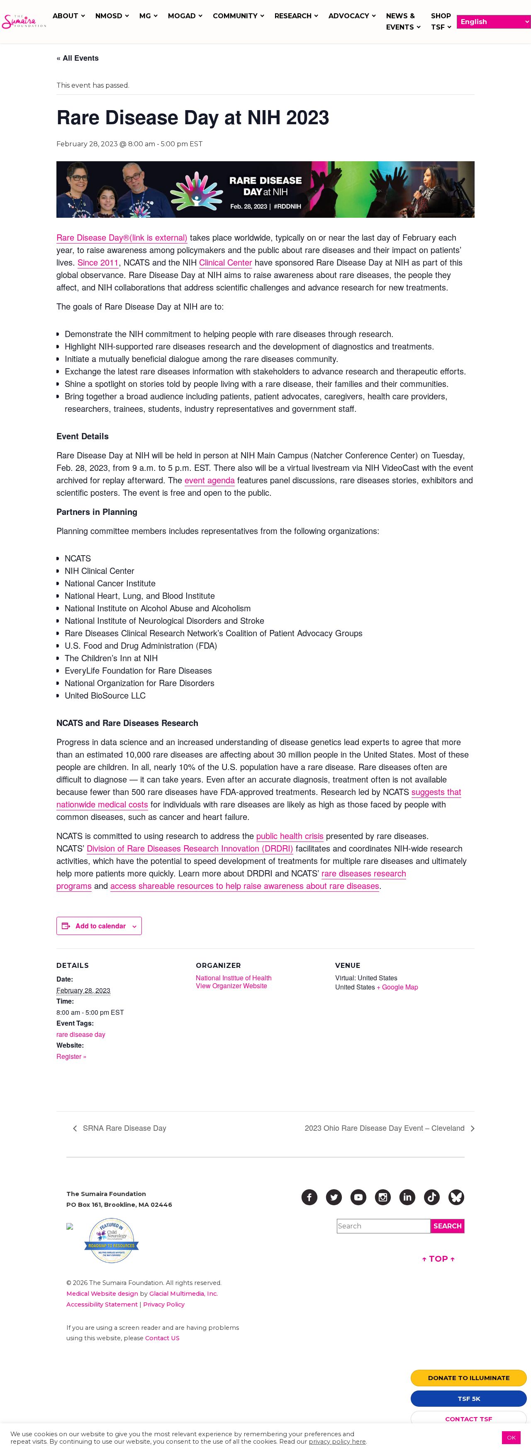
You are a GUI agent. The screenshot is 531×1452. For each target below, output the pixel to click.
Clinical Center (225, 262)
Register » (71, 1056)
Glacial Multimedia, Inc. (183, 1293)
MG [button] (145, 16)
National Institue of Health (234, 977)
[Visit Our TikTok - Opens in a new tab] (432, 1197)
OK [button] (511, 1437)
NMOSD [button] (108, 16)
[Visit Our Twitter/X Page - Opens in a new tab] (334, 1197)
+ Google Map (397, 987)
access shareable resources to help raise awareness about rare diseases (244, 885)
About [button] (65, 16)
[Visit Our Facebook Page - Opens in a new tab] (309, 1197)
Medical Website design (102, 1293)
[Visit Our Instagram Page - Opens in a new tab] (383, 1197)
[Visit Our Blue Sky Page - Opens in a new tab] (456, 1197)
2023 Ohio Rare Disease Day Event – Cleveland (386, 1127)
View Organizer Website (231, 985)
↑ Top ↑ (438, 1259)
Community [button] (235, 16)
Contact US (162, 1338)
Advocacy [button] (349, 16)
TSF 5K (469, 1399)
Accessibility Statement (102, 1304)
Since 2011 (98, 262)
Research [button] (293, 16)
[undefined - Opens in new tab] (69, 1226)
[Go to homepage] (24, 22)
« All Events (77, 57)
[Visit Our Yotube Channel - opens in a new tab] (358, 1197)
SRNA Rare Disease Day (123, 1127)
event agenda (210, 480)
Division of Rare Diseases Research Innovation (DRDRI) (190, 848)
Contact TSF (468, 1419)
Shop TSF (441, 21)
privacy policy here (337, 1441)
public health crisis (290, 835)
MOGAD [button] (182, 16)
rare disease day (80, 1034)
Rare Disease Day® (122, 237)
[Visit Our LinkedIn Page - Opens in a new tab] (407, 1197)
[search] (448, 1226)
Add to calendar (101, 925)
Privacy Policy (164, 1304)
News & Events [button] (400, 21)
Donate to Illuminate (469, 1378)
